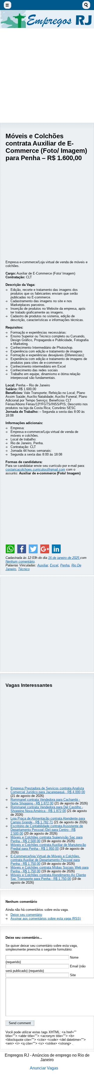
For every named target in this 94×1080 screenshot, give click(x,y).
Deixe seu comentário (26, 915)
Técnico (24, 569)
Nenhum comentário (20, 561)
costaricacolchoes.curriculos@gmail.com (35, 469)
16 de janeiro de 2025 (64, 558)
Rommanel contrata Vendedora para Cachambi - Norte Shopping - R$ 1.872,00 (45, 801)
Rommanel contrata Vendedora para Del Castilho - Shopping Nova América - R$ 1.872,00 (47, 809)
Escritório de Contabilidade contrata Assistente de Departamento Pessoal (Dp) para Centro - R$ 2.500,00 (47, 829)
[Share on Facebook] (21, 548)
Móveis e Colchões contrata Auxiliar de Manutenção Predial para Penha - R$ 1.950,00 (48, 846)
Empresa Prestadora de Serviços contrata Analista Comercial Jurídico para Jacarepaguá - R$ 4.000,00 (48, 790)
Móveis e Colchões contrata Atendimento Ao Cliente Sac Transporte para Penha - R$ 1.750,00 (48, 877)
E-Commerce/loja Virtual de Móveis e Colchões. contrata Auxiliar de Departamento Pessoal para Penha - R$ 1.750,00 (45, 860)
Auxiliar (42, 565)
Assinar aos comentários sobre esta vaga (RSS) (46, 918)
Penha (64, 565)
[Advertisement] (47, 75)
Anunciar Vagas (44, 1068)
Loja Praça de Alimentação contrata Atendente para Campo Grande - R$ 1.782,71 (48, 820)
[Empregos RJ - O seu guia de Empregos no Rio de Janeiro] (47, 19)
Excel (54, 565)
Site (72, 975)
